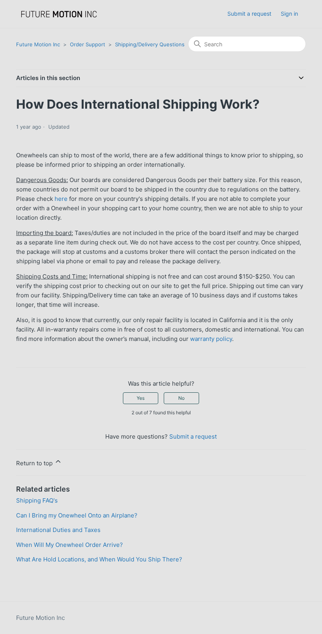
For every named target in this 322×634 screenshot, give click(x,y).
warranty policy (211, 339)
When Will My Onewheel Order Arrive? (69, 544)
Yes (141, 398)
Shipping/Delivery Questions (150, 44)
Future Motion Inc (38, 44)
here (61, 198)
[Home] (59, 14)
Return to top (35, 463)
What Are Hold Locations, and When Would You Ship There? (99, 559)
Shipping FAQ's (37, 500)
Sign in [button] (289, 13)
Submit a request (249, 13)
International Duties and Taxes (58, 530)
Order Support (87, 44)
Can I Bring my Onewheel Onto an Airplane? (76, 515)
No (181, 398)
